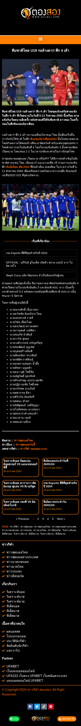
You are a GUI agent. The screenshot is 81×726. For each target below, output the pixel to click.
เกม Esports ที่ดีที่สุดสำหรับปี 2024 (26, 253)
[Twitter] (37, 707)
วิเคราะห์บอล (69, 530)
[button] (40, 39)
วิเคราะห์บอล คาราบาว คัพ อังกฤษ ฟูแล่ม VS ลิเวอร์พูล (19, 484)
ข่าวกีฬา (14, 526)
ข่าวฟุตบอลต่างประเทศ (64, 526)
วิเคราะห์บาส (20, 533)
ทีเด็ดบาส (34, 533)
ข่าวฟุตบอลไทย (42, 526)
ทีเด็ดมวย (60, 533)
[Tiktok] (44, 707)
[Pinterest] (51, 707)
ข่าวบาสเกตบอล (10, 530)
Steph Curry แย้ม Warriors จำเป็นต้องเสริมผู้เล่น (35, 275)
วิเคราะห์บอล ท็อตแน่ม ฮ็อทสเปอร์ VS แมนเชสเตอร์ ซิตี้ (20, 464)
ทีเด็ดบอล (7, 533)
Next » (61, 518)
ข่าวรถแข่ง (26, 530)
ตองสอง (45, 689)
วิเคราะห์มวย (47, 533)
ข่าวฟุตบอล (26, 526)
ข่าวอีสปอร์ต (54, 530)
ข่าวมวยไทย (39, 530)
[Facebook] (30, 707)
